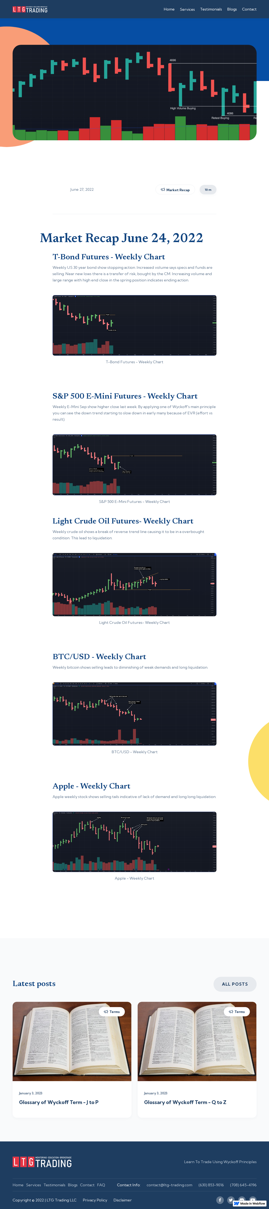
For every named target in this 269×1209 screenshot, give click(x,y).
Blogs (232, 9)
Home (169, 9)
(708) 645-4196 (243, 1185)
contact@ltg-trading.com (169, 1185)
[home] (49, 9)
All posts (235, 984)
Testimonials (211, 9)
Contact (249, 9)
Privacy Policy (95, 1200)
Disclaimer (122, 1200)
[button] (187, 9)
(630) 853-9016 (211, 1185)
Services (33, 1185)
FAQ (101, 1185)
